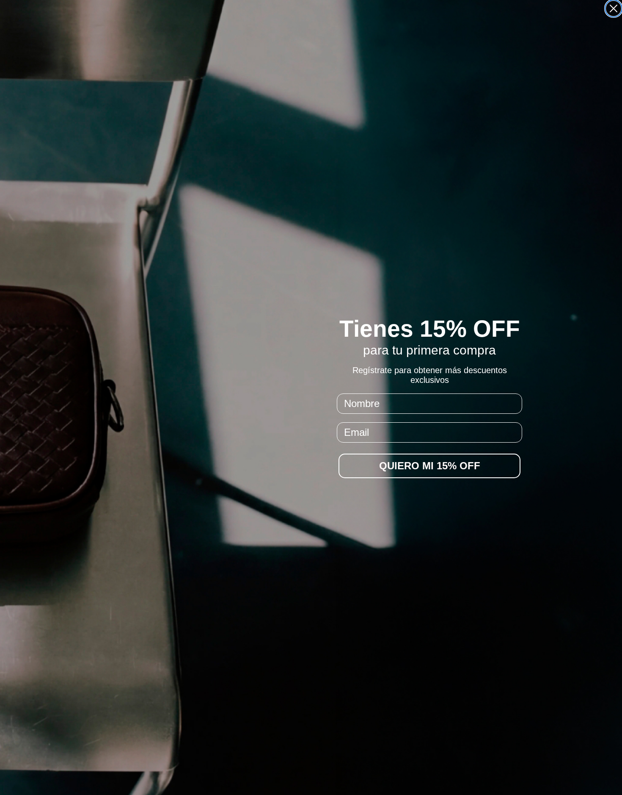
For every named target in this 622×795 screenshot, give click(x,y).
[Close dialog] (613, 8)
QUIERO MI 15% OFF (429, 465)
